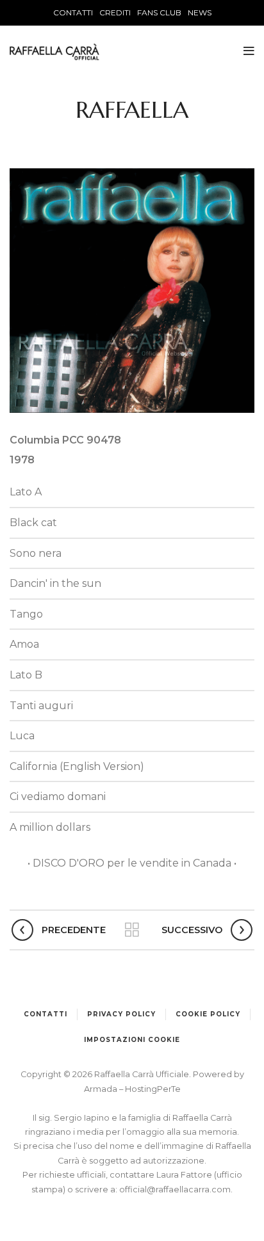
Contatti (45, 1014)
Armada (101, 1089)
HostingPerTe (153, 1089)
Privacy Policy (121, 1014)
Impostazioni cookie (132, 1040)
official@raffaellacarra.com (175, 1189)
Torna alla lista (132, 930)
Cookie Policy (208, 1014)
